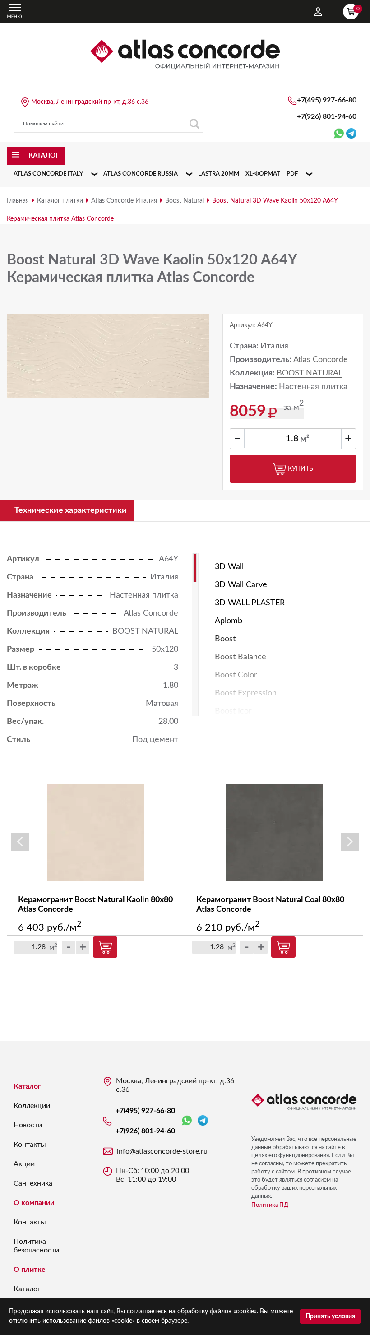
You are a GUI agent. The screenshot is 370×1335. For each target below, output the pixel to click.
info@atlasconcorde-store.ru (162, 1151)
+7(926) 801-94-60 (326, 116)
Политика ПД (269, 1205)
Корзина (357, 8)
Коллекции (32, 1105)
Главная (18, 201)
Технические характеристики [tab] (70, 510)
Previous (20, 842)
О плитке (30, 1269)
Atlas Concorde (320, 360)
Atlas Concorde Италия (124, 201)
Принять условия (330, 1316)
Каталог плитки (60, 201)
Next (350, 842)
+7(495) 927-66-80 (326, 100)
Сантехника (33, 1183)
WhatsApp (189, 1120)
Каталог (27, 1086)
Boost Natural (184, 201)
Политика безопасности (36, 1246)
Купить (300, 469)
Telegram (203, 1120)
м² (305, 439)
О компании (34, 1202)
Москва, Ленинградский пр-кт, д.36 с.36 (89, 102)
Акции (24, 1164)
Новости (28, 1125)
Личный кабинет (318, 11)
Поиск (194, 124)
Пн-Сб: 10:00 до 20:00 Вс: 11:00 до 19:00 (152, 1175)
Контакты (30, 1144)
